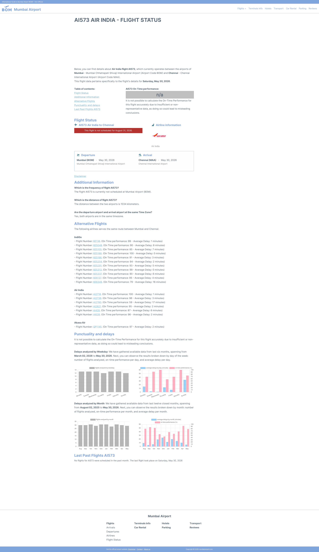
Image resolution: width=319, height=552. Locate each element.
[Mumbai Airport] (7, 8)
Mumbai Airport (27, 9)
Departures (112, 531)
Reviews (313, 8)
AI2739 (97, 298)
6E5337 (97, 273)
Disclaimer (131, 549)
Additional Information (86, 96)
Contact (140, 549)
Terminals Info (255, 8)
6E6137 (97, 277)
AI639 (96, 314)
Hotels (268, 8)
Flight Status (81, 92)
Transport (278, 8)
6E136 (96, 241)
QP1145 (97, 326)
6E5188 (97, 253)
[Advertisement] (159, 46)
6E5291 (97, 265)
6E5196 (97, 257)
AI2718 (97, 294)
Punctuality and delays (87, 105)
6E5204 (97, 261)
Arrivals (110, 527)
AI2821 (97, 306)
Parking (302, 8)
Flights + (242, 8)
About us (147, 549)
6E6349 (97, 281)
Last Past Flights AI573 (87, 109)
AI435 (96, 310)
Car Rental (291, 8)
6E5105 (97, 249)
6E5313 (97, 269)
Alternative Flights (84, 101)
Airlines (110, 535)
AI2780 (97, 302)
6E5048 (97, 245)
